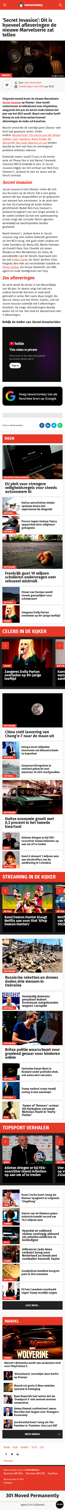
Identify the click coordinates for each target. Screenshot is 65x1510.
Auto (6, 1242)
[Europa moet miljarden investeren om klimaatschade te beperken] (11, 743)
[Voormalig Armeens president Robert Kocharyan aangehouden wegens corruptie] (11, 994)
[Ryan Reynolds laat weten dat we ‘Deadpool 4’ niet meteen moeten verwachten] (8, 1396)
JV (7, 85)
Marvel (6, 75)
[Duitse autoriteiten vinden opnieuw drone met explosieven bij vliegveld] (11, 499)
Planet (24, 1447)
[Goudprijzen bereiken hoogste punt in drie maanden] (11, 1265)
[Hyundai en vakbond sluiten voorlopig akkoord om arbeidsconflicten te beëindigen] (11, 1228)
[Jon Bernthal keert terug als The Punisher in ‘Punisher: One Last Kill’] (8, 1421)
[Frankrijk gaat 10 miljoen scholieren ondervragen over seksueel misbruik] (32, 536)
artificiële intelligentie (16, 477)
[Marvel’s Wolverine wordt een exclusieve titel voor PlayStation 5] (32, 1327)
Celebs (7, 621)
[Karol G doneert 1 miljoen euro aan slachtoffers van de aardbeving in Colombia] (11, 852)
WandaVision (19, 135)
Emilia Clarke (20, 259)
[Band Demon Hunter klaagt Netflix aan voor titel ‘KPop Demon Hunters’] (27, 886)
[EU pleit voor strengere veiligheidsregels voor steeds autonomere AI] (32, 446)
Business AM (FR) (35, 1473)
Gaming (7, 1224)
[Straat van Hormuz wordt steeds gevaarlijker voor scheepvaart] (11, 588)
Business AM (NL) (13, 1473)
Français (8, 1460)
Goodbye (53, 1473)
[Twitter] (12, 1453)
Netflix (7, 911)
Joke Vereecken (33, 82)
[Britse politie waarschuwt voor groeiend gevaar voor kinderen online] (32, 1012)
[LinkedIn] (17, 1453)
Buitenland (9, 513)
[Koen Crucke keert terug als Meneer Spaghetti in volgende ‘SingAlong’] (11, 1191)
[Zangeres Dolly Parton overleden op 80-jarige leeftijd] (11, 607)
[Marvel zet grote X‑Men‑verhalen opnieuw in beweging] (8, 1384)
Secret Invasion (11, 102)
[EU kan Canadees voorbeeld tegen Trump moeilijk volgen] (11, 1284)
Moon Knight (38, 139)
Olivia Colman (10, 267)
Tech (34, 1447)
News (6, 848)
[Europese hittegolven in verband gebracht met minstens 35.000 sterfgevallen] (11, 762)
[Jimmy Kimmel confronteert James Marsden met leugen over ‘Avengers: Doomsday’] (8, 1408)
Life (41, 1447)
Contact (8, 1482)
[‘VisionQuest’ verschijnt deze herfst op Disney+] (8, 1373)
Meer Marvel (43, 1434)
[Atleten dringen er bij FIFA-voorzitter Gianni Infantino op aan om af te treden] (11, 834)
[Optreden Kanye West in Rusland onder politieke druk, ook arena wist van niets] (11, 1065)
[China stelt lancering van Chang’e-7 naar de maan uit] (32, 694)
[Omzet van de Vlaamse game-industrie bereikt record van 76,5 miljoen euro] (11, 1210)
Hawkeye (24, 139)
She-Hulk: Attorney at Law (31, 142)
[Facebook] (6, 1453)
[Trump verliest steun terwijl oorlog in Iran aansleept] (11, 1083)
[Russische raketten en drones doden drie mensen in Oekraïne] (32, 940)
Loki (15, 139)
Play (6, 1117)
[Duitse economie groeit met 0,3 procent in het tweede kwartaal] (32, 781)
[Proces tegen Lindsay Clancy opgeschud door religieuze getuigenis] (11, 517)
